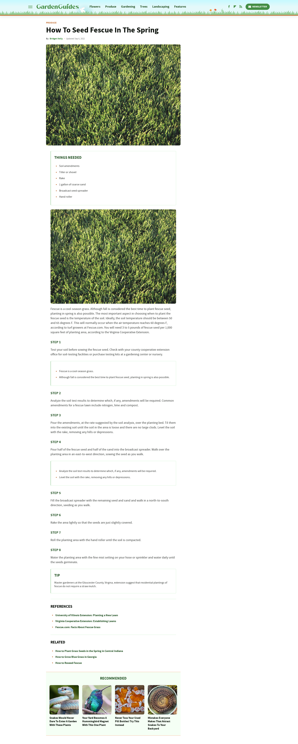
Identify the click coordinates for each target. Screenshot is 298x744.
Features (180, 7)
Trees (143, 7)
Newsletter (259, 6)
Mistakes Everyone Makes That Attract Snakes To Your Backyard (159, 723)
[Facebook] (229, 7)
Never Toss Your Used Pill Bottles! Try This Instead (127, 721)
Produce (110, 7)
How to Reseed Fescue (68, 663)
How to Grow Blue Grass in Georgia (76, 657)
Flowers (95, 7)
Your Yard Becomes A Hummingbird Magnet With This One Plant (95, 721)
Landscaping (160, 7)
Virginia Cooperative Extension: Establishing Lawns (85, 621)
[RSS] (240, 7)
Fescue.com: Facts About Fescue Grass (77, 627)
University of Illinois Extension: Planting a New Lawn (86, 615)
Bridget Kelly (56, 38)
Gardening (128, 7)
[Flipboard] (234, 7)
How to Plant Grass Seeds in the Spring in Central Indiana (89, 651)
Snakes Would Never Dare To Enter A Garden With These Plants (63, 721)
